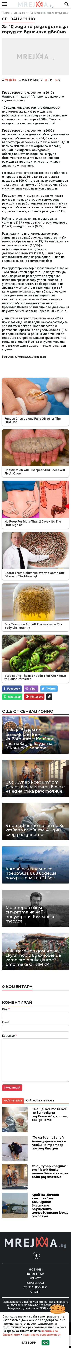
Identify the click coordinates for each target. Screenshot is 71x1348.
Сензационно (20, 13)
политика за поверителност (42, 1334)
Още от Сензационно (27, 711)
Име (6, 1009)
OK (45, 1343)
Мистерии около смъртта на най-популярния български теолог (31, 914)
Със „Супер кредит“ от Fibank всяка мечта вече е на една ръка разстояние (35, 786)
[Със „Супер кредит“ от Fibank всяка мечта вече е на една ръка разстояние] (35, 778)
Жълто (35, 1278)
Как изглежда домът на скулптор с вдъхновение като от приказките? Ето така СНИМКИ (33, 958)
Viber (33, 688)
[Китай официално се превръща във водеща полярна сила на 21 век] (35, 865)
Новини (35, 1269)
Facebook (13, 688)
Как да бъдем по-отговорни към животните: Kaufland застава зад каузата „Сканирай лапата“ (30, 739)
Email (5, 1022)
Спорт (35, 1291)
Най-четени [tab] (13, 1100)
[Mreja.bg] (35, 1242)
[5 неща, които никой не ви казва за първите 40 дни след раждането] (35, 821)
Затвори (28, 1343)
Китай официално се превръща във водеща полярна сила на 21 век (31, 873)
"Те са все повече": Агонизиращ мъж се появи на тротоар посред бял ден (49, 1143)
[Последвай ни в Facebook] (36, 1255)
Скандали (35, 1282)
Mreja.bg (10, 79)
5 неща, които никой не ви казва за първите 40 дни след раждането (35, 830)
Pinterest (36, 696)
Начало (5, 13)
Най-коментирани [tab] (39, 1100)
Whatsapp (14, 696)
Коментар (9, 1035)
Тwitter (51, 688)
